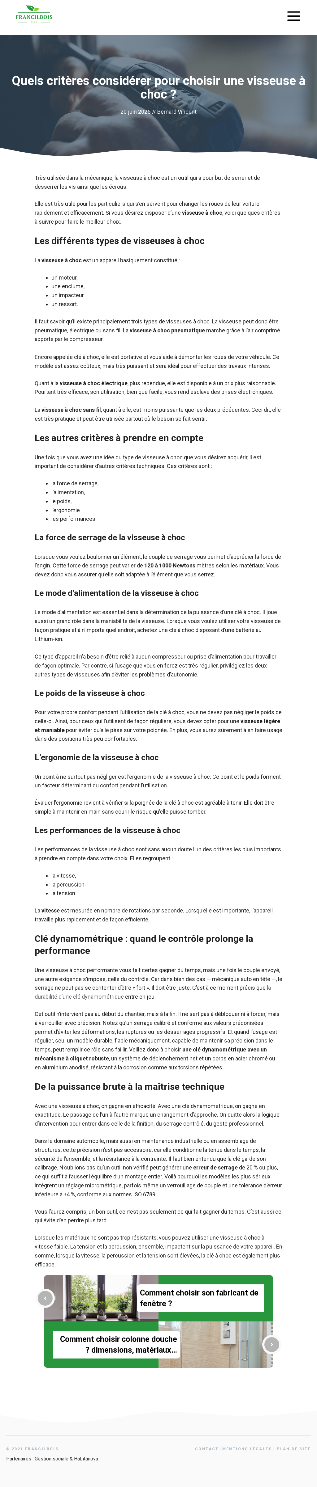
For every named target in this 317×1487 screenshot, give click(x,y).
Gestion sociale (51, 1459)
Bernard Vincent (177, 111)
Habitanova (86, 1459)
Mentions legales (247, 1449)
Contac (207, 1449)
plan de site (294, 1449)
